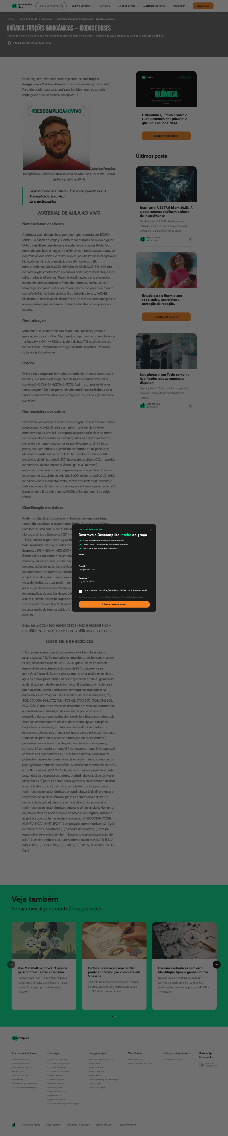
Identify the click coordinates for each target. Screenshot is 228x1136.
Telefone (84, 578)
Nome (82, 554)
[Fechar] (151, 530)
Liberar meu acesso (114, 604)
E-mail (83, 566)
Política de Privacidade (121, 597)
